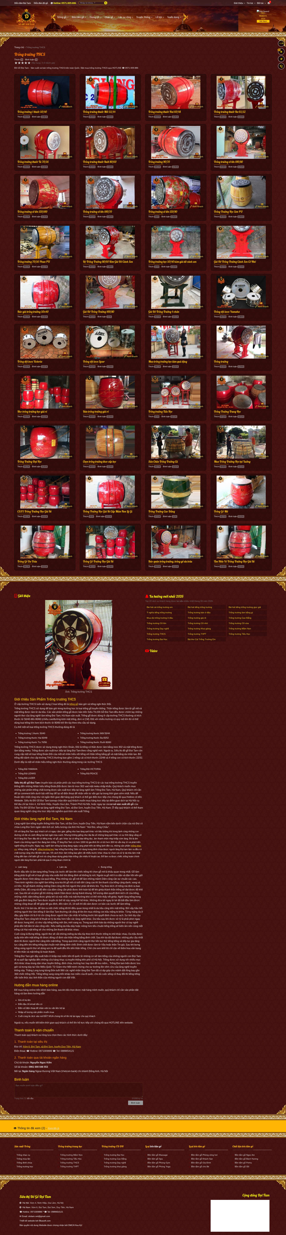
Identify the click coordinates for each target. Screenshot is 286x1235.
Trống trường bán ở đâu (199, 612)
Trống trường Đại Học (157, 639)
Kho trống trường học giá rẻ (32, 411)
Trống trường (221, 361)
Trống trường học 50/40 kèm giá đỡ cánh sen (172, 261)
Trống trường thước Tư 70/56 (33, 162)
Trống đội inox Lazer (94, 361)
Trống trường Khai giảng (199, 628)
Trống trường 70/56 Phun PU (33, 261)
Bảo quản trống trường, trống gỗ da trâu (170, 561)
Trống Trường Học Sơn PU (228, 211)
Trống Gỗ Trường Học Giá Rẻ (98, 561)
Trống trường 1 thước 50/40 (32, 112)
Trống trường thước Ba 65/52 (229, 112)
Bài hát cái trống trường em (160, 607)
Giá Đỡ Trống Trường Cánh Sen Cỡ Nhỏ (235, 261)
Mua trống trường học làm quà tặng (167, 361)
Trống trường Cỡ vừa (239, 623)
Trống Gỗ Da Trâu (27, 561)
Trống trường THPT (197, 634)
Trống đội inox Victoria (29, 361)
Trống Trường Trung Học (227, 411)
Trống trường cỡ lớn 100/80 (228, 162)
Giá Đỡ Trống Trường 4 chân (163, 311)
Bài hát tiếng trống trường (200, 607)
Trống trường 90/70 (159, 162)
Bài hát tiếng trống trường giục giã (245, 607)
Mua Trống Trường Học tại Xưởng (232, 461)
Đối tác (260, 3)
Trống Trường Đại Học (29, 461)
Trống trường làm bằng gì (241, 612)
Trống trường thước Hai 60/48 (164, 112)
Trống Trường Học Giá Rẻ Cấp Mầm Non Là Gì (107, 511)
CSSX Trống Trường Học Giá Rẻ (34, 511)
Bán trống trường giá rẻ (96, 411)
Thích (17, 59)
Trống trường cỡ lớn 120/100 (32, 211)
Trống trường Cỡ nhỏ (198, 623)
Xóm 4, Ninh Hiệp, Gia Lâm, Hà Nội (46, 1203)
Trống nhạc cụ (23, 1155)
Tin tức (250, 3)
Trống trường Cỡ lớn (156, 623)
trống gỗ (73, 704)
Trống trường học (25, 1166)
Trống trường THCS (156, 634)
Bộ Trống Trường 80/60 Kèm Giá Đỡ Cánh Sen (108, 261)
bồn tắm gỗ (155, 1146)
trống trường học (46, 849)
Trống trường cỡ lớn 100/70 (97, 211)
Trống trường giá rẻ (197, 618)
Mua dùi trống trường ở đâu (160, 618)
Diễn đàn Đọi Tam (22, 3)
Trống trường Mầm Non (240, 628)
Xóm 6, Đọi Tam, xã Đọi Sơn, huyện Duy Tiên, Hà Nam (52, 1046)
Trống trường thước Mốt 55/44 (99, 112)
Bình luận (29, 59)
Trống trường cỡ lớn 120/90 (162, 211)
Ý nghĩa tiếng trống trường (159, 612)
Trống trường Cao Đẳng (240, 618)
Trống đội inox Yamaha (227, 311)
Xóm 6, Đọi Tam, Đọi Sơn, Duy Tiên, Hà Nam (52, 1207)
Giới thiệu (238, 3)
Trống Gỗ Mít (221, 511)
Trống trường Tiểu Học (160, 411)
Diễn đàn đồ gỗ (41, 3)
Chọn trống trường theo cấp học (99, 461)
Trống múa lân (23, 1159)
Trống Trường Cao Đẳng (161, 511)
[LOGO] (26, 18)
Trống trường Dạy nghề (158, 628)
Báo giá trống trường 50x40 (32, 311)
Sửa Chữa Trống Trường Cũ (163, 461)
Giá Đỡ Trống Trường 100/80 (98, 311)
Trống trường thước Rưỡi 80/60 (99, 162)
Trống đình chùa (24, 1162)
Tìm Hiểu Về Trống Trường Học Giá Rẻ (234, 561)
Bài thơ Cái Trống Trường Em (202, 639)
